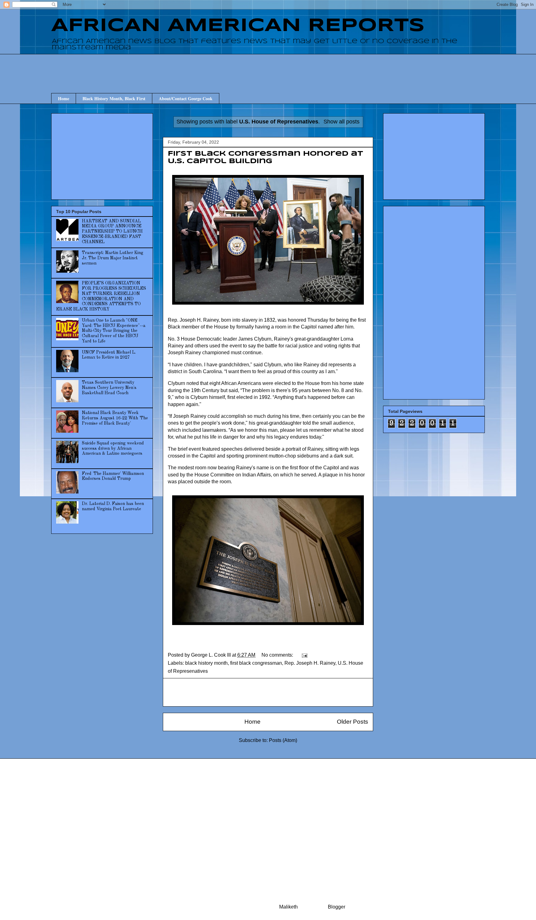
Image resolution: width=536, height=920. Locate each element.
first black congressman (256, 663)
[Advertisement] (268, 68)
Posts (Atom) (283, 740)
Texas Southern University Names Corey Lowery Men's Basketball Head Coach (109, 387)
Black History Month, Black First (114, 98)
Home (63, 98)
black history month (206, 663)
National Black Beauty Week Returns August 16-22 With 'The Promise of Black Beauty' (115, 418)
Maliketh (288, 906)
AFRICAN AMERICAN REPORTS (238, 26)
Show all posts (342, 121)
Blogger (336, 906)
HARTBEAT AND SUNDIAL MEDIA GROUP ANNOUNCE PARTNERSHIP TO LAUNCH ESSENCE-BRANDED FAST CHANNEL (112, 231)
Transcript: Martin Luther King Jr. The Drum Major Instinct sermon (112, 258)
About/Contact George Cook (185, 98)
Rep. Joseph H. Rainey (309, 663)
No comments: (277, 655)
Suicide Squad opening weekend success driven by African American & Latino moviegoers (113, 448)
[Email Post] (304, 655)
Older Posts (352, 721)
